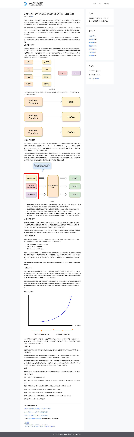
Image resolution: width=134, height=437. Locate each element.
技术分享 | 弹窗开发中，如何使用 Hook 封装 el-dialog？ (37, 408)
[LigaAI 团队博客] (25, 3)
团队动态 (91, 39)
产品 (100, 4)
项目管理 (91, 56)
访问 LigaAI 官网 (94, 78)
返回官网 (106, 4)
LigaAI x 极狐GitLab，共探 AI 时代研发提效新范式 (36, 412)
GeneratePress (77, 434)
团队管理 (27, 423)
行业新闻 (91, 52)
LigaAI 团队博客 (36, 3)
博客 (94, 4)
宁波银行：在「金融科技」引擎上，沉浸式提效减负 (36, 415)
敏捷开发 (91, 46)
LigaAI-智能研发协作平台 (34, 418)
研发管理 (27, 422)
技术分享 (91, 42)
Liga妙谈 (91, 36)
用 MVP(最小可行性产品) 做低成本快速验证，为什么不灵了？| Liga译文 (40, 426)
